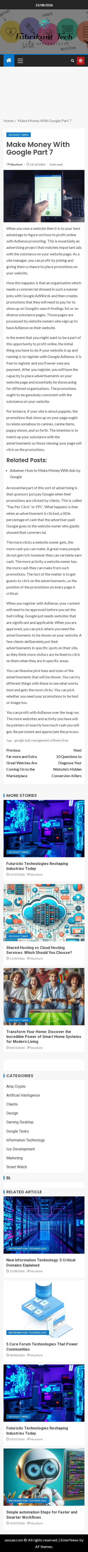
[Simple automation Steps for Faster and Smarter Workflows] (44, 1477)
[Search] (73, 60)
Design (12, 1113)
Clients (12, 1104)
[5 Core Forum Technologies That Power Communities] (44, 1309)
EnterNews (70, 1540)
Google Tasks (18, 134)
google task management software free (41, 740)
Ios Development (20, 1149)
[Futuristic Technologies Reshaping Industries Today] (44, 828)
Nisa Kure (16, 164)
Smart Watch (16, 1167)
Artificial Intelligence (23, 1095)
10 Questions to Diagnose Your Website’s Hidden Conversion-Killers (67, 763)
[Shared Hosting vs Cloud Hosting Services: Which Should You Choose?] (44, 912)
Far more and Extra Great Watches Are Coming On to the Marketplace (21, 763)
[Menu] (20, 60)
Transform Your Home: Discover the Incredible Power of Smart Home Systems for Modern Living (43, 1037)
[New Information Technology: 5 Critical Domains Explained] (44, 1225)
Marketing (14, 1158)
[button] (20, 60)
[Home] (8, 60)
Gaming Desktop (20, 1122)
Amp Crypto (16, 1086)
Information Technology (25, 1140)
